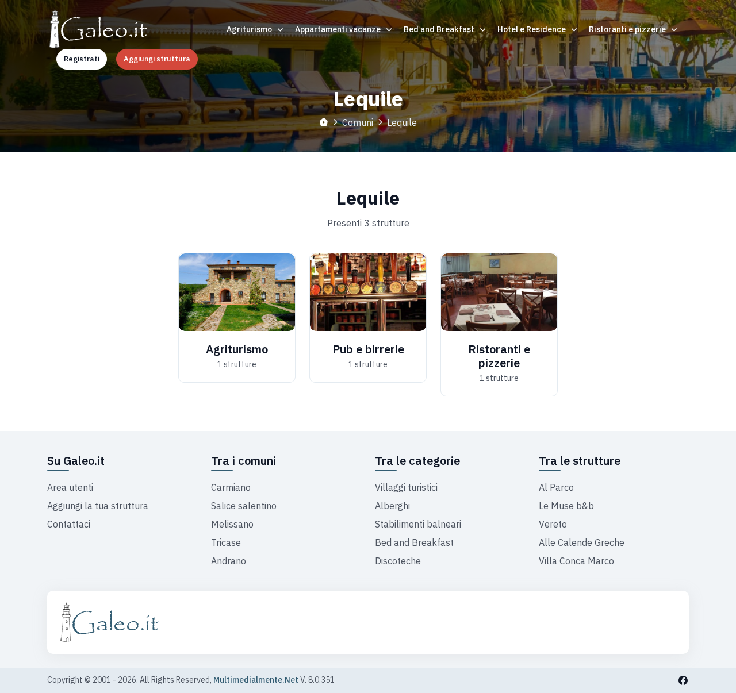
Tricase (226, 542)
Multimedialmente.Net (255, 680)
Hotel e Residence (532, 29)
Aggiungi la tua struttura (97, 505)
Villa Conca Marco (576, 561)
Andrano (228, 561)
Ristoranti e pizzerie (628, 29)
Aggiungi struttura (157, 59)
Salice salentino (244, 505)
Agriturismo (250, 29)
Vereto (553, 524)
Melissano (232, 524)
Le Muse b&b (566, 505)
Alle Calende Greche (581, 542)
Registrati (81, 59)
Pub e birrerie (368, 349)
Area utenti (70, 487)
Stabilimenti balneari (418, 524)
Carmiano (231, 487)
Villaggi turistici (406, 487)
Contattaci (68, 524)
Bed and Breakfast (440, 29)
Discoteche (398, 561)
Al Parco (556, 487)
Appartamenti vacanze (338, 29)
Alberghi (392, 505)
